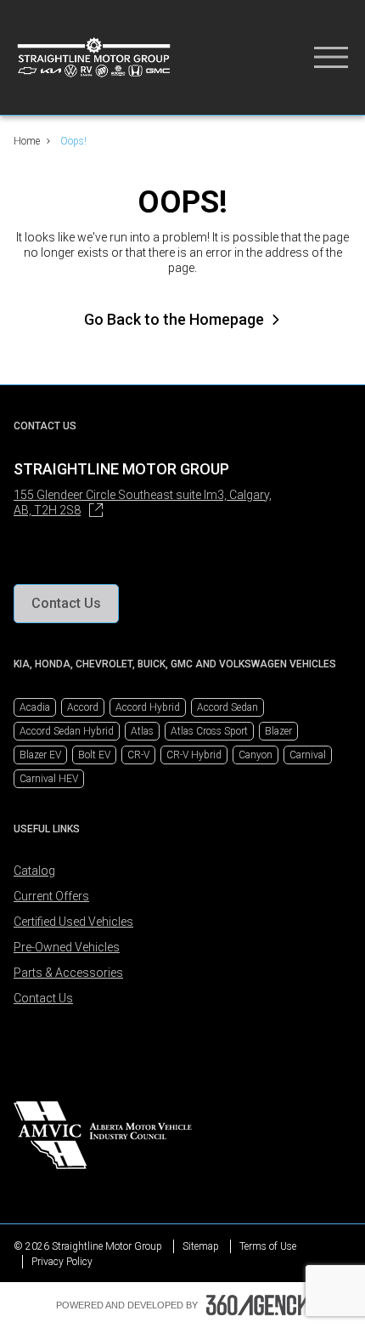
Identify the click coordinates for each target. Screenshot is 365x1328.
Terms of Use (267, 1246)
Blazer (278, 731)
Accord (82, 707)
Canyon (255, 755)
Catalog (34, 870)
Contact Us (43, 998)
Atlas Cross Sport (209, 731)
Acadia (35, 707)
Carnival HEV (49, 779)
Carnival (307, 755)
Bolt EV (94, 755)
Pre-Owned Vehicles (67, 947)
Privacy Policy (62, 1262)
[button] (66, 603)
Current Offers (51, 896)
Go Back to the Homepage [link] (174, 319)
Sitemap (200, 1246)
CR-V (138, 755)
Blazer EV (40, 755)
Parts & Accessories (68, 972)
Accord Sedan (227, 707)
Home (27, 141)
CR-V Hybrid (194, 755)
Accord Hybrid (147, 707)
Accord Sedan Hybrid (67, 731)
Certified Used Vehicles (73, 921)
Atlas (142, 731)
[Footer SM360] (258, 1305)
